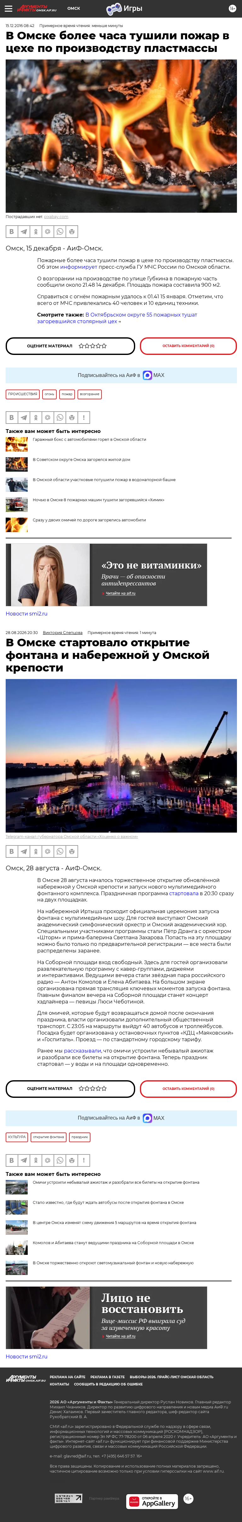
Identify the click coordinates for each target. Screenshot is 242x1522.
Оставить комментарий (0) (189, 346)
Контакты (59, 1384)
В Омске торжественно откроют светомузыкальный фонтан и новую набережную (113, 1263)
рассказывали (82, 1051)
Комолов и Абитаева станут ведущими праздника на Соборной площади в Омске (113, 1242)
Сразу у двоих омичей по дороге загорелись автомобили (89, 520)
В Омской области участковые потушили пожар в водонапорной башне (104, 479)
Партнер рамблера (104, 1498)
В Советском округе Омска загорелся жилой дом (81, 459)
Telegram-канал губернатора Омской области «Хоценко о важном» (72, 836)
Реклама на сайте (67, 1377)
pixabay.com (56, 216)
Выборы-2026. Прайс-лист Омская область (171, 1377)
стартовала (184, 893)
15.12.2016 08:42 (20, 25)
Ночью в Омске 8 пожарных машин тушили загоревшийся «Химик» (98, 499)
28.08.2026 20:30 (22, 632)
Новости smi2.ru (27, 614)
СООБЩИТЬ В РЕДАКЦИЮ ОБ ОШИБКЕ (108, 1384)
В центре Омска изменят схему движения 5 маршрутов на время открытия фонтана (114, 1222)
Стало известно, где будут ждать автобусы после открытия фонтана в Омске (108, 1202)
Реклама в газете (107, 1377)
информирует (78, 267)
